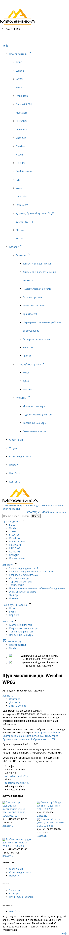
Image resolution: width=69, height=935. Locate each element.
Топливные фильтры (34, 422)
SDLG (19, 62)
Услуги (13, 448)
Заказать (8, 695)
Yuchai (19, 238)
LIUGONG (21, 121)
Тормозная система (34, 305)
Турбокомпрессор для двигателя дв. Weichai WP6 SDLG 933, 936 (17, 842)
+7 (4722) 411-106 (37, 512)
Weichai (20, 70)
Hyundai (20, 163)
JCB (18, 179)
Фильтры (28, 347)
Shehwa (20, 230)
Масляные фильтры (34, 406)
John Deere (22, 204)
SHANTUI (21, 87)
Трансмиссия (30, 313)
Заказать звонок (56, 512)
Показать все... (17, 558)
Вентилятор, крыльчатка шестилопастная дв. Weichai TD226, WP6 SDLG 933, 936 (14, 809)
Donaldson (22, 95)
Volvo (19, 188)
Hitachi (19, 154)
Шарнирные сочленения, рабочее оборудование (37, 588)
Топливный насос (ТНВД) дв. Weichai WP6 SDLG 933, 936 (50, 822)
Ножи (26, 372)
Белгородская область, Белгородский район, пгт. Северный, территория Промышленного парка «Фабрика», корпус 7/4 (32, 736)
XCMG (19, 79)
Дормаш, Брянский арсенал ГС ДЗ (35, 213)
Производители (20, 54)
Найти (35, 516)
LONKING (21, 129)
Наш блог (14, 473)
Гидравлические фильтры (37, 414)
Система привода (33, 297)
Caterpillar (21, 196)
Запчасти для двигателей (37, 263)
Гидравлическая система (37, 288)
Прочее (27, 355)
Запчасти (23, 255)
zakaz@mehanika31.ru (17, 776)
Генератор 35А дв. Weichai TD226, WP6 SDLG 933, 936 (49, 806)
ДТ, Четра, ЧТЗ (24, 221)
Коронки (27, 389)
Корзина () (12, 641)
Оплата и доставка (20, 456)
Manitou (20, 146)
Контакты (14, 481)
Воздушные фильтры (35, 431)
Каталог (16, 246)
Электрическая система (36, 339)
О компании (16, 439)
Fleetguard (21, 112)
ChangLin (21, 137)
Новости (14, 464)
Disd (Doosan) (24, 171)
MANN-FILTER (24, 104)
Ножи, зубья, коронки (31, 364)
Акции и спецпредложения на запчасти (31, 571)
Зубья (26, 381)
